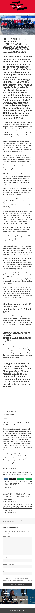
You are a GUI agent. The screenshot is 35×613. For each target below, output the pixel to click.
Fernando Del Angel (18, 520)
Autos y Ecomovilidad (9, 490)
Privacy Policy (6, 606)
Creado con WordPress (16, 606)
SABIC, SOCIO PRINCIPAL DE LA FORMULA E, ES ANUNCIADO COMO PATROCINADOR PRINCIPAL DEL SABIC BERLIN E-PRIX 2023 (17, 506)
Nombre (5, 558)
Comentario (7, 536)
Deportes (12, 521)
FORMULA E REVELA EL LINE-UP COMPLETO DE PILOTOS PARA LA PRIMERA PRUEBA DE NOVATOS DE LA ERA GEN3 (17, 483)
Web (4, 571)
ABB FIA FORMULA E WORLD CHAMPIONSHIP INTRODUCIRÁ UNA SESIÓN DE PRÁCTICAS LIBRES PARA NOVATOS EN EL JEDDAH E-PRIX (17, 494)
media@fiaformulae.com (24, 474)
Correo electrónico (9, 564)
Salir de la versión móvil (17, 610)
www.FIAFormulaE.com (10, 468)
